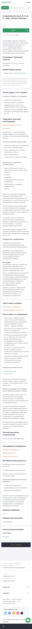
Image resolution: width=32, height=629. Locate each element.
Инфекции (16, 563)
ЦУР (18, 601)
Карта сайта (6, 599)
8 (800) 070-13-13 (9, 576)
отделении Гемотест (20, 73)
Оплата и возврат (17, 599)
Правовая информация (9, 601)
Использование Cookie (9, 603)
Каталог (5, 7)
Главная (5, 563)
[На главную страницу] (6, 2)
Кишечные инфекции (8, 565)
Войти (29, 2)
